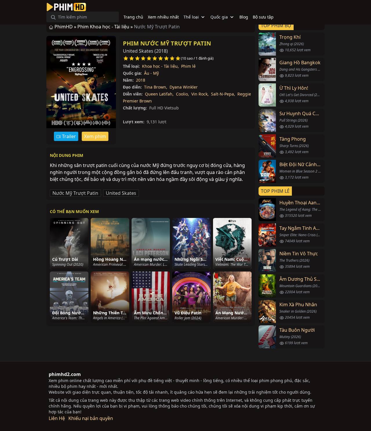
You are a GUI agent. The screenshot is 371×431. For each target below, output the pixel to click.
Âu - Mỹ (151, 73)
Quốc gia (219, 17)
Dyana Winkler (184, 87)
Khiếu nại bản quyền (90, 418)
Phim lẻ (188, 66)
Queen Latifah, (159, 94)
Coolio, (182, 94)
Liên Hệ (57, 418)
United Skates (121, 193)
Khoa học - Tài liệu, (160, 66)
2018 (140, 80)
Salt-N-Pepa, (223, 94)
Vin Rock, (200, 94)
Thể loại (191, 17)
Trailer (68, 136)
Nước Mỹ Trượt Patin (75, 193)
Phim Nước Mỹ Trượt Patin (167, 43)
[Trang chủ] (66, 7)
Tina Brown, (155, 87)
